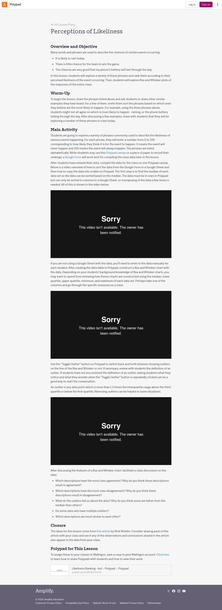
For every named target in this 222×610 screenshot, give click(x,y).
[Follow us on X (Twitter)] (168, 591)
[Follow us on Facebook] (173, 591)
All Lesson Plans (64, 24)
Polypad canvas (116, 152)
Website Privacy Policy (132, 603)
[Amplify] (44, 591)
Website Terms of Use (104, 603)
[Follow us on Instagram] (178, 591)
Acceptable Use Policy (77, 603)
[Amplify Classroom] (4, 4)
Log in (192, 4)
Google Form (73, 157)
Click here (162, 554)
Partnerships (154, 603)
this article (103, 531)
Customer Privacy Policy (48, 603)
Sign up (206, 4)
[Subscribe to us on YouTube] (184, 591)
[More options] (217, 4)
